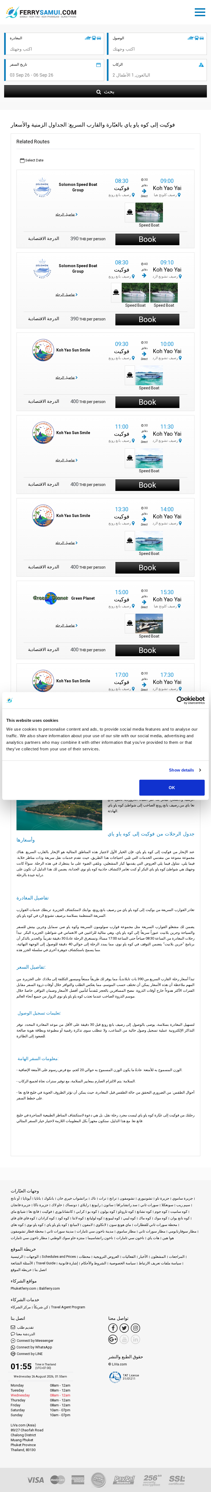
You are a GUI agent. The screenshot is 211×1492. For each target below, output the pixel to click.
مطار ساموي (126, 1231)
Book (147, 239)
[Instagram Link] (135, 1328)
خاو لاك (56, 1205)
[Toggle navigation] (201, 11)
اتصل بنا (41, 1270)
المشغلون (158, 1256)
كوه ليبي (129, 1218)
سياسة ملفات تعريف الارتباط (160, 1263)
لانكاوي (101, 1225)
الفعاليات (129, 1256)
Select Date (33, 160)
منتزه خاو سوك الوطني (67, 1238)
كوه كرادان (46, 1218)
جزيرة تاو (162, 1198)
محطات (84, 1256)
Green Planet (83, 598)
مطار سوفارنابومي (182, 1231)
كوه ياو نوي (35, 1225)
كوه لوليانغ (94, 1218)
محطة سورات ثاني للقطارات (155, 1225)
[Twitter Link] (124, 1328)
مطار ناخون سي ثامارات (29, 1238)
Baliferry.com (49, 1288)
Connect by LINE (30, 1354)
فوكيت (121, 188)
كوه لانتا (78, 1218)
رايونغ (96, 1205)
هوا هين (168, 1238)
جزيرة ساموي (182, 1198)
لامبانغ (74, 1225)
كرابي (80, 1211)
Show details (181, 770)
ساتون (108, 1205)
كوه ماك (145, 1218)
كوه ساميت (178, 1211)
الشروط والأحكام (93, 1263)
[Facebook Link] (113, 1328)
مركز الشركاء (21, 1307)
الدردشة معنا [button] (25, 1334)
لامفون (87, 1225)
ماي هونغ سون (120, 1225)
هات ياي (153, 1238)
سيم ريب (183, 1205)
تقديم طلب (25, 1327)
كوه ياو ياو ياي (56, 1225)
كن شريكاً (41, 1307)
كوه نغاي (17, 1225)
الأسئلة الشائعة (22, 1263)
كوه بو (92, 1211)
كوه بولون (107, 1211)
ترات (102, 1198)
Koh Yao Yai (167, 188)
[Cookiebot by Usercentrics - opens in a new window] (181, 700)
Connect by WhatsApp (34, 1347)
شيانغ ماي (18, 1211)
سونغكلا (167, 1205)
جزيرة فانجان (20, 1205)
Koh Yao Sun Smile (73, 350)
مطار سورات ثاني (152, 1231)
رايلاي (84, 1205)
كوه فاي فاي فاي (23, 1218)
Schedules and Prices (59, 1256)
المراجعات (177, 1256)
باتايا (37, 1198)
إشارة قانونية (68, 1263)
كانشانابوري (64, 1211)
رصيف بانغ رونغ (120, 195)
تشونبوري (145, 1198)
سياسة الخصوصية (122, 1263)
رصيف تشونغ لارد (165, 276)
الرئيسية (17, 1256)
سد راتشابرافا (126, 1205)
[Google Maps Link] (113, 1339)
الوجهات (32, 1256)
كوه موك (160, 1218)
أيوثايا (27, 1198)
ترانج (113, 1198)
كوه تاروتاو (126, 1211)
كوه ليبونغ (113, 1218)
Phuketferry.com (23, 1288)
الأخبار (143, 1256)
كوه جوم (161, 1211)
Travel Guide (45, 1263)
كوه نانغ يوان (180, 1218)
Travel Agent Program (68, 1307)
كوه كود (63, 1218)
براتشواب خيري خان (72, 1198)
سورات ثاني (149, 1205)
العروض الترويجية (106, 1256)
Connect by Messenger (35, 1341)
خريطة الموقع (21, 1270)
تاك (93, 1198)
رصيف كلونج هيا (166, 195)
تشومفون (127, 1198)
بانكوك (49, 1198)
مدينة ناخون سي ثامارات (95, 1231)
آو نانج (15, 1198)
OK (172, 787)
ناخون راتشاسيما (100, 1238)
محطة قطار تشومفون (27, 1231)
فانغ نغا (34, 1211)
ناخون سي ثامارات (130, 1238)
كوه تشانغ (144, 1211)
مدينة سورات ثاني (60, 1231)
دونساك (71, 1205)
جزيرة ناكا (41, 1205)
